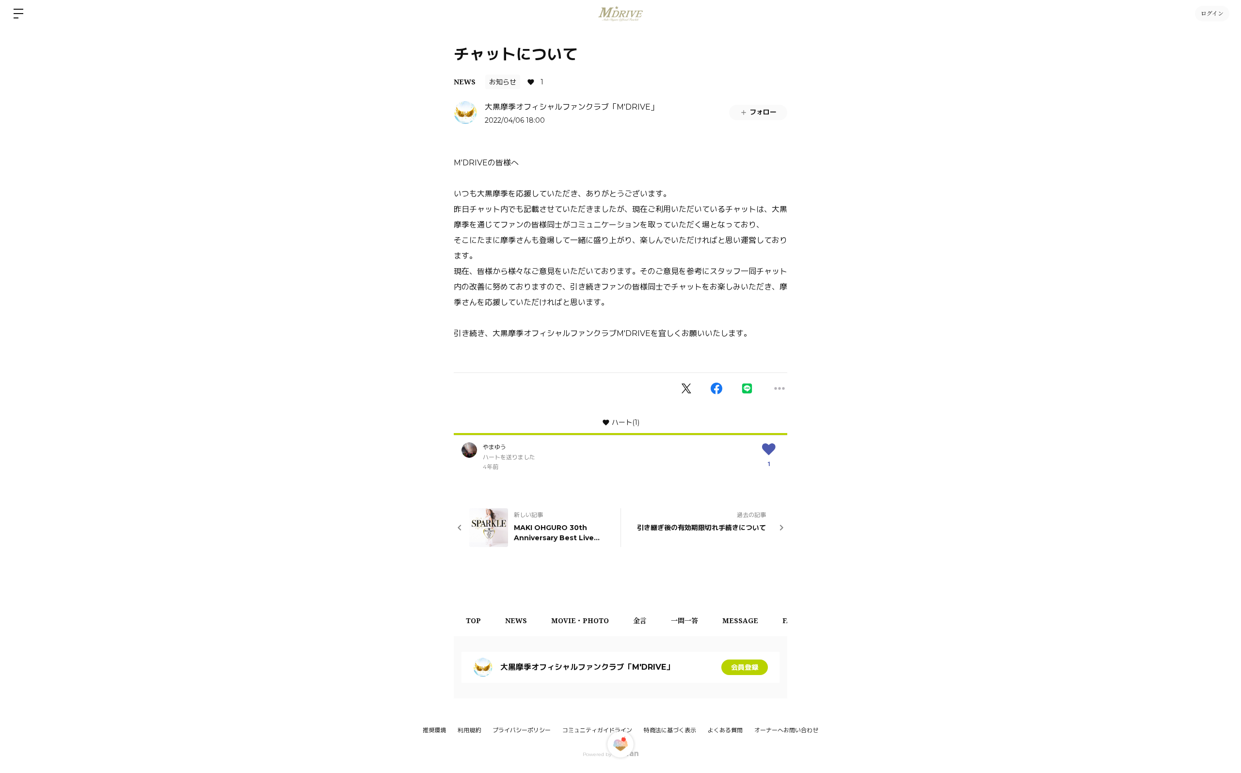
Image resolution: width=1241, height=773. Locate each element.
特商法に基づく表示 (670, 730)
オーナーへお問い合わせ (786, 730)
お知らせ (502, 82)
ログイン (1212, 13)
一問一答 (684, 620)
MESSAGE (740, 620)
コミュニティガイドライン (597, 730)
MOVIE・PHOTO (580, 620)
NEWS (465, 81)
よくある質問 (725, 730)
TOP (473, 620)
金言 (640, 620)
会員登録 (744, 667)
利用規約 (469, 730)
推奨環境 (434, 730)
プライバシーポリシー (522, 730)
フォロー (763, 112)
